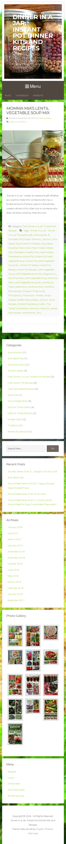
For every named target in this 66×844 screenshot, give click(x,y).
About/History (15, 352)
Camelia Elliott (44, 118)
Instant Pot (28, 256)
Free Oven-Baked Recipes (21, 388)
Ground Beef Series (18, 401)
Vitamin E (34, 308)
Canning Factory (17, 364)
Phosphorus (15, 295)
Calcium (46, 239)
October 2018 (15, 563)
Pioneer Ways (15, 419)
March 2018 (14, 581)
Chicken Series (15, 370)
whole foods (29, 312)
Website (38, 95)
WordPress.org (16, 795)
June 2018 (13, 569)
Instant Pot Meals (29, 265)
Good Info (13, 395)
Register (12, 771)
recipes (12, 299)
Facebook (22, 95)
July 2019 (13, 533)
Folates (49, 247)
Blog (8, 95)
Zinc (38, 312)
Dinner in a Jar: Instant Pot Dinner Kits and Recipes (33, 32)
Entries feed (14, 783)
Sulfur (42, 304)
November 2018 (16, 557)
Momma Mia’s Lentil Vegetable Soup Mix (27, 110)
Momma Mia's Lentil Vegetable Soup (27, 278)
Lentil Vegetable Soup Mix (28, 273)
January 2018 (15, 594)
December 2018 (16, 551)
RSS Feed (33, 833)
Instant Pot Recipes (27, 269)
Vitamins (45, 308)
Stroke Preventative (28, 304)
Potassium (29, 295)
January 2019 (15, 545)
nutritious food (35, 286)
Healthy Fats (32, 252)
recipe (47, 295)
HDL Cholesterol (16, 252)
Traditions (13, 425)
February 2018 (15, 588)
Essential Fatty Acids (19, 247)
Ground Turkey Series (19, 407)
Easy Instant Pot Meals (28, 243)
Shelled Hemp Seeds (27, 299)
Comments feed (16, 789)
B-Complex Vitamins (30, 239)
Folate (41, 247)
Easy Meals (47, 243)
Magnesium (49, 273)
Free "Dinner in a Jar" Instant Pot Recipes (29, 376)
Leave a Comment (18, 122)
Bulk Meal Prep (16, 358)
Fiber (34, 247)
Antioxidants (40, 235)
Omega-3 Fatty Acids (34, 291)
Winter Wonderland (18, 431)
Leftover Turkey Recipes (20, 413)
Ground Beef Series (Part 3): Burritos (27, 493)
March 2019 (14, 539)
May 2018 (13, 575)
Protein (39, 295)
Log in (11, 777)
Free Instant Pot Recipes (20, 382)
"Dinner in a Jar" (38, 230)
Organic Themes (44, 829)
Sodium (43, 299)
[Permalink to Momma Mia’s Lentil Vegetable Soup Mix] (33, 159)
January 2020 (15, 527)
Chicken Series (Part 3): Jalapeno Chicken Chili (32, 471)
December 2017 (16, 600)
